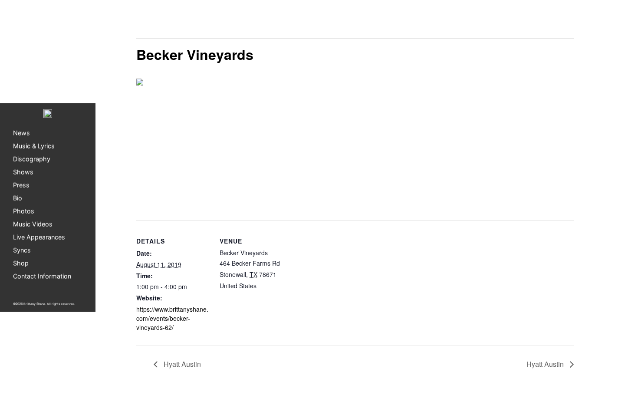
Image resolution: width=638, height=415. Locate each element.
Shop (21, 263)
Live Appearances (39, 237)
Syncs (22, 250)
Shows (23, 172)
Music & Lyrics (34, 146)
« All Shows (155, 22)
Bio (17, 198)
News (21, 133)
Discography (31, 159)
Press (21, 185)
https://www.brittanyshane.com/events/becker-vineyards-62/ (172, 318)
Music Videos (33, 224)
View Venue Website (248, 307)
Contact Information (42, 276)
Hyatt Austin (181, 364)
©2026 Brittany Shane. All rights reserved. (44, 304)
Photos (23, 211)
